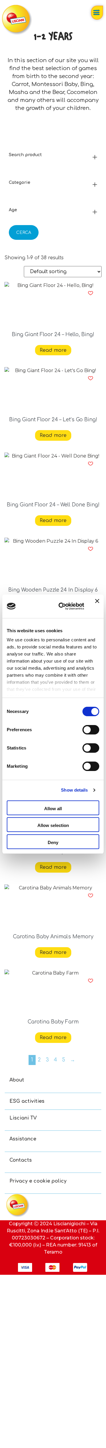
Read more (53, 350)
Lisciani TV (23, 1118)
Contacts (20, 1160)
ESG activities (26, 1101)
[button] (90, 293)
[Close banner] (97, 606)
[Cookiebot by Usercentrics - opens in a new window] (62, 606)
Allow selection (53, 825)
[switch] (90, 729)
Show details (74, 789)
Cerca (23, 232)
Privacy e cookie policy (38, 1181)
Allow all (53, 808)
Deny (53, 842)
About (16, 1080)
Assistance (22, 1139)
